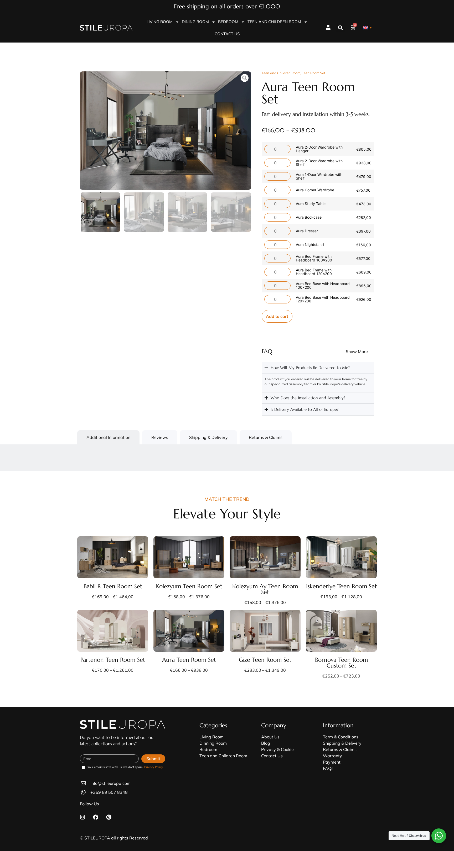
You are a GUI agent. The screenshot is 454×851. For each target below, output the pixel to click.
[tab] (108, 437)
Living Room (160, 21)
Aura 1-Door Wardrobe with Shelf (319, 176)
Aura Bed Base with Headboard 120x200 (323, 299)
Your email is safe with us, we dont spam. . (125, 767)
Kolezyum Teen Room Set (189, 586)
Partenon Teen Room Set (112, 659)
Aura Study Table (311, 203)
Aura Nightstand (310, 244)
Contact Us (227, 33)
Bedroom (228, 21)
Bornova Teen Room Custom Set (341, 662)
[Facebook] (95, 817)
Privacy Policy (153, 767)
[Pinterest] (108, 817)
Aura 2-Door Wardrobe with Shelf (319, 163)
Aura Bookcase (309, 217)
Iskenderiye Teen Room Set (341, 586)
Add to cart (277, 316)
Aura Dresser (307, 231)
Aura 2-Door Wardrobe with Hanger (319, 149)
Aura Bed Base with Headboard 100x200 (323, 285)
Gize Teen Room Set (265, 659)
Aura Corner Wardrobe (315, 190)
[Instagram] (82, 817)
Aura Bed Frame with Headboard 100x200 (314, 258)
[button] (340, 28)
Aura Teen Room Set (189, 659)
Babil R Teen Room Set (113, 586)
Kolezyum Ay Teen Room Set (265, 589)
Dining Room (195, 21)
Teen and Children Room (274, 21)
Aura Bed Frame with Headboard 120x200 (314, 272)
